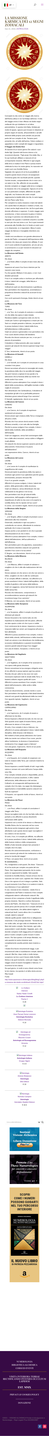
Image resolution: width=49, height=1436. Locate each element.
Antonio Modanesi (24, 1076)
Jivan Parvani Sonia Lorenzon (24, 1014)
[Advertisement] (24, 1318)
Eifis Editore (24, 1082)
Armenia (24, 1043)
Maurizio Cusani (24, 1037)
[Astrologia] (24, 1073)
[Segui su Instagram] (45, 1426)
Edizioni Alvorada (24, 1020)
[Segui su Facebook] (40, 1426)
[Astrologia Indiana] (24, 1055)
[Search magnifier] (42, 1122)
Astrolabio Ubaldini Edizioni (24, 1102)
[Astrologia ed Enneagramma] (24, 1032)
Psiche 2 (24, 999)
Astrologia (24, 1079)
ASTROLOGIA (22, 29)
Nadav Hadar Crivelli (24, 993)
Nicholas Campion (24, 1096)
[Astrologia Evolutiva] (24, 1011)
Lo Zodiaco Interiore (24, 996)
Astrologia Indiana (24, 1058)
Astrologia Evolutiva (24, 1017)
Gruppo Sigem (24, 1061)
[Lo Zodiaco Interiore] (24, 988)
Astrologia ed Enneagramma (24, 1040)
